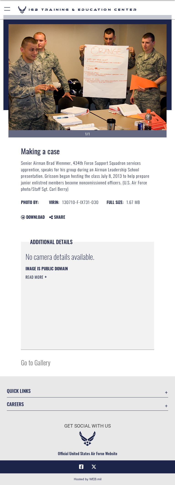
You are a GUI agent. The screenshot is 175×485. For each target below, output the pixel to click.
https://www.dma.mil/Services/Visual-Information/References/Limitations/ (79, 312)
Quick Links (19, 390)
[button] (7, 9)
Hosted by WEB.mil (87, 479)
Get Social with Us (87, 426)
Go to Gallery (35, 362)
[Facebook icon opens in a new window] (81, 466)
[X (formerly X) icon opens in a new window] (93, 466)
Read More (35, 277)
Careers (15, 404)
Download (35, 217)
